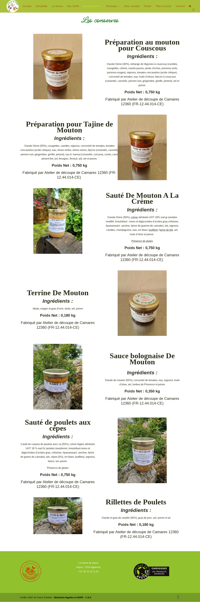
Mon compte (132, 6)
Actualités (41, 6)
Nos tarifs (73, 6)
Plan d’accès (163, 6)
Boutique (111, 6)
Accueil (27, 6)
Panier (148, 6)
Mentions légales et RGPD (68, 597)
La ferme (57, 6)
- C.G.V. (87, 597)
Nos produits (91, 6)
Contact (180, 6)
